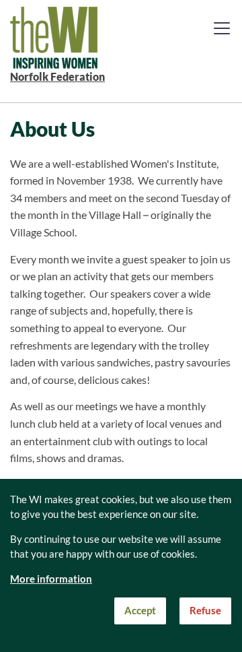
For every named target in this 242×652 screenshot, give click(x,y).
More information (51, 579)
